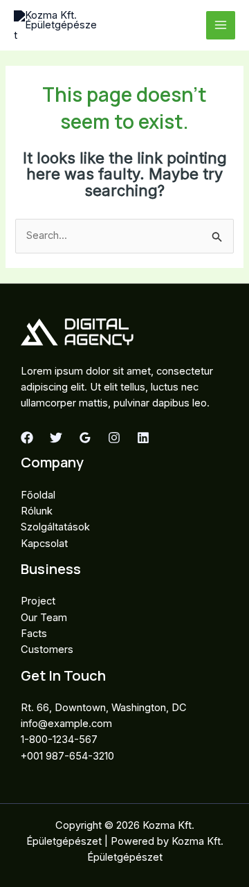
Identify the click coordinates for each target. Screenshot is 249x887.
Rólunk (37, 511)
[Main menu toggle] (220, 25)
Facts (34, 633)
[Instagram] (114, 437)
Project (38, 601)
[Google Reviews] (85, 437)
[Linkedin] (143, 437)
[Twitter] (56, 437)
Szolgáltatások (55, 527)
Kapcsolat (44, 543)
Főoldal (38, 495)
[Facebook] (27, 437)
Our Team (44, 617)
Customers (47, 649)
